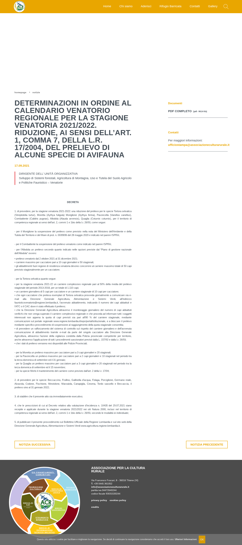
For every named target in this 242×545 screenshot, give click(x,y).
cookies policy (118, 500)
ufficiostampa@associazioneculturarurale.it (198, 145)
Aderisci (146, 6)
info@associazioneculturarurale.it (110, 487)
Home (107, 6)
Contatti (195, 6)
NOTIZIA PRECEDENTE (206, 444)
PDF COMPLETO (187, 111)
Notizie (36, 92)
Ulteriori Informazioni (186, 539)
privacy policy (99, 500)
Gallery (212, 6)
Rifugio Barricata (170, 6)
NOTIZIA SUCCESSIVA (35, 444)
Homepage (20, 92)
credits (95, 507)
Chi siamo (126, 6)
